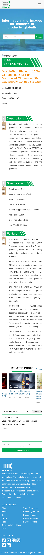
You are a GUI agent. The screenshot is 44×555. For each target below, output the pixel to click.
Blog (4, 508)
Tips (4, 515)
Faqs (4, 522)
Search (39, 37)
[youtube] (9, 540)
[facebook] (4, 540)
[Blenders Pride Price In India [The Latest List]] (22, 381)
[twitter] (4, 545)
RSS (4, 529)
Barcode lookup (30, 522)
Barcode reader (30, 515)
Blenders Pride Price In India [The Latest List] (20, 392)
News (4, 512)
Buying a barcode (30, 518)
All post (39, 369)
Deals (4, 518)
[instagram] (14, 540)
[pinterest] (18, 540)
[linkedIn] (9, 545)
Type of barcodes (30, 508)
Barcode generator (31, 512)
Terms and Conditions (11, 525)
